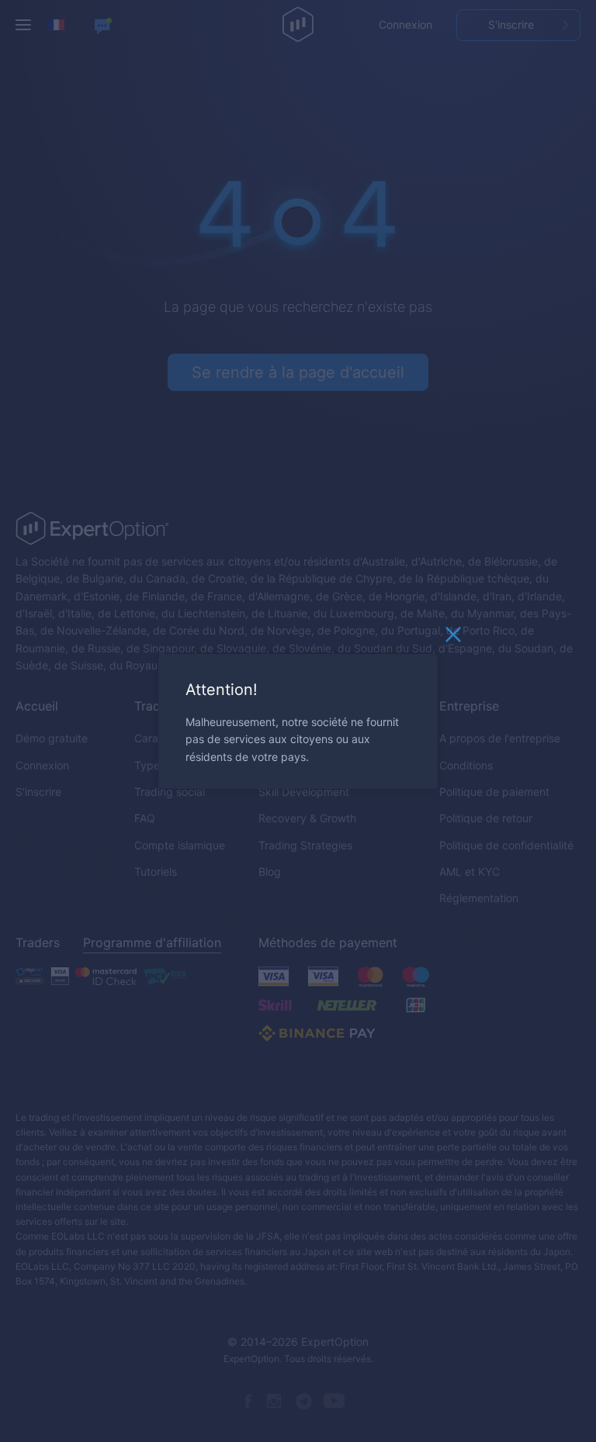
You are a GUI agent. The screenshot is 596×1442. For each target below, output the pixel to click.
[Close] (453, 637)
